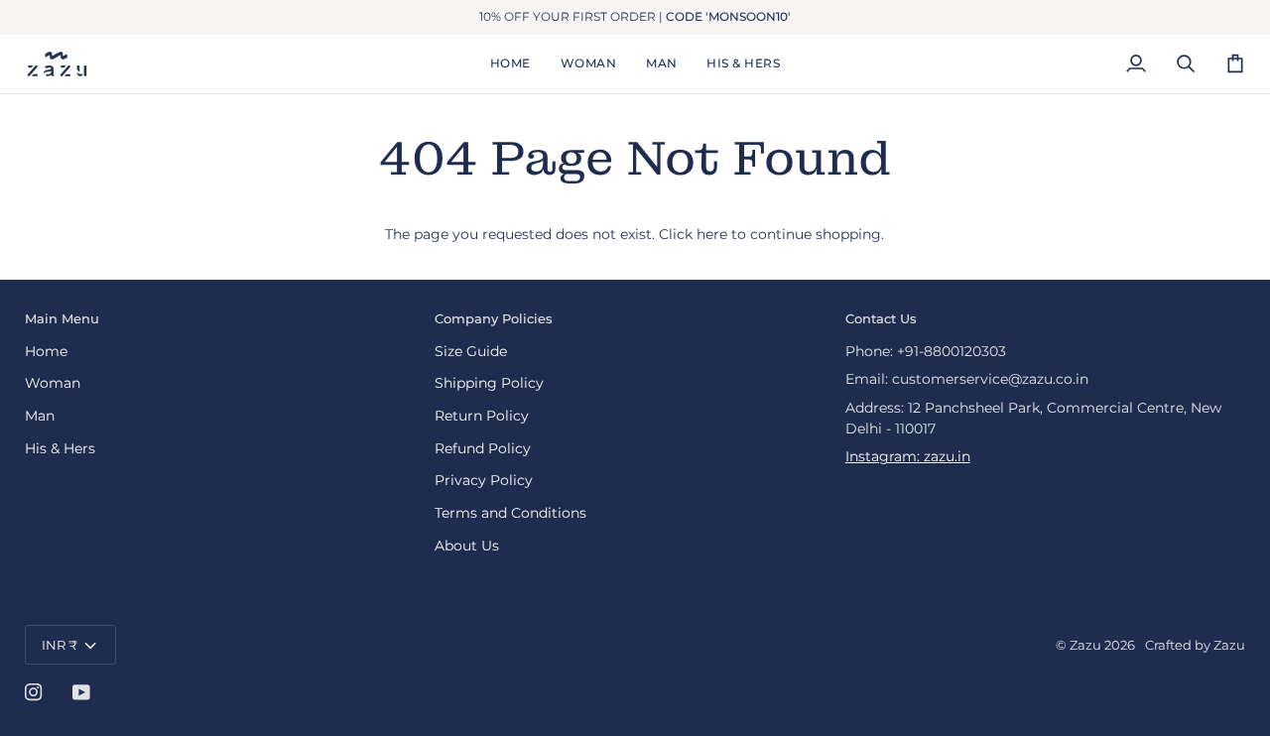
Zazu (1085, 645)
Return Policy (482, 416)
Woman (52, 383)
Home (46, 351)
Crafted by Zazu (1195, 645)
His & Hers (60, 448)
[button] (588, 64)
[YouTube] (81, 692)
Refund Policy (483, 448)
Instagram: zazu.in (907, 456)
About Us (467, 545)
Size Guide (471, 351)
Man (40, 416)
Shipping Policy (489, 383)
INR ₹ (59, 645)
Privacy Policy (484, 480)
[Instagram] (34, 692)
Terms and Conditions (510, 513)
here (712, 234)
